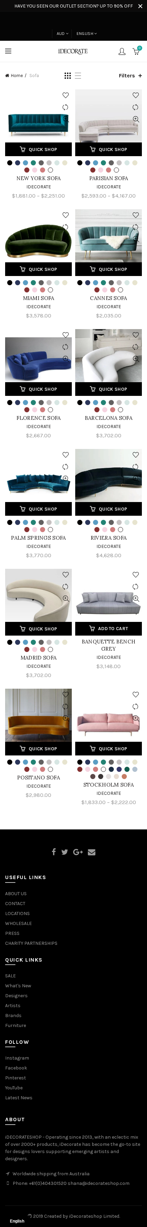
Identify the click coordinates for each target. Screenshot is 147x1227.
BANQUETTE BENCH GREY (109, 645)
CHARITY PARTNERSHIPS (31, 943)
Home (17, 75)
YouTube (14, 1088)
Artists (13, 1006)
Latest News (18, 1098)
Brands (13, 1015)
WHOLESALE (18, 923)
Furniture (15, 1025)
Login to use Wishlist (66, 95)
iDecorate (38, 187)
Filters (127, 75)
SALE (10, 976)
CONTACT (15, 903)
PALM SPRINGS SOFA (38, 538)
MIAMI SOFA (38, 298)
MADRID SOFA (38, 657)
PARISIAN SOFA (108, 178)
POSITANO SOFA (38, 777)
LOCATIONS (17, 913)
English (85, 33)
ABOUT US (16, 894)
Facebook (16, 1068)
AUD (61, 33)
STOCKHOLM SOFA (108, 784)
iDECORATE (108, 187)
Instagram (17, 1058)
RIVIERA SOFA (109, 538)
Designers (16, 996)
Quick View (66, 119)
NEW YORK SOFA (38, 178)
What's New (18, 986)
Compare (66, 107)
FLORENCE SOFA (38, 418)
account (122, 51)
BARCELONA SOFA (108, 418)
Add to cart (113, 628)
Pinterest (15, 1078)
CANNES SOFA (108, 298)
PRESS (12, 933)
